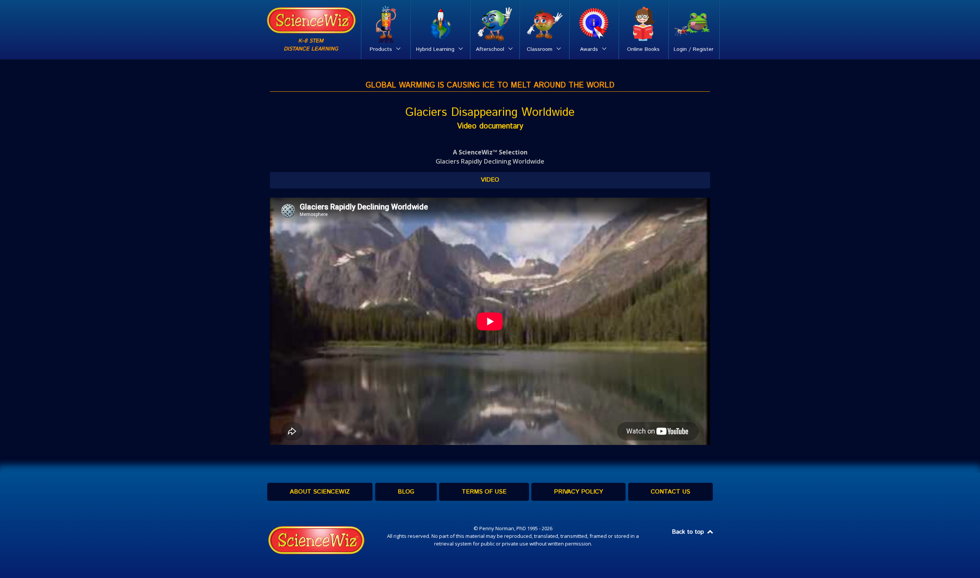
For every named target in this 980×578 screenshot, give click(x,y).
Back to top (689, 532)
